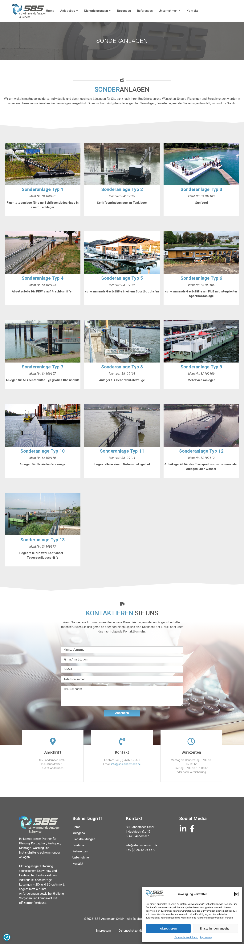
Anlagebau (67, 11)
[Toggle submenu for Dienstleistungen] (109, 11)
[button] (236, 894)
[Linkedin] (183, 828)
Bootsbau (124, 11)
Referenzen (145, 11)
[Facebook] (192, 828)
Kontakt (192, 11)
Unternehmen (168, 11)
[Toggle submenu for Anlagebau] (76, 11)
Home (50, 11)
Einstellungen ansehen (215, 928)
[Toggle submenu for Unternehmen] (179, 11)
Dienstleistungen (96, 11)
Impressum (206, 937)
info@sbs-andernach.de (126, 764)
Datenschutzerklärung (186, 937)
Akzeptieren (168, 928)
